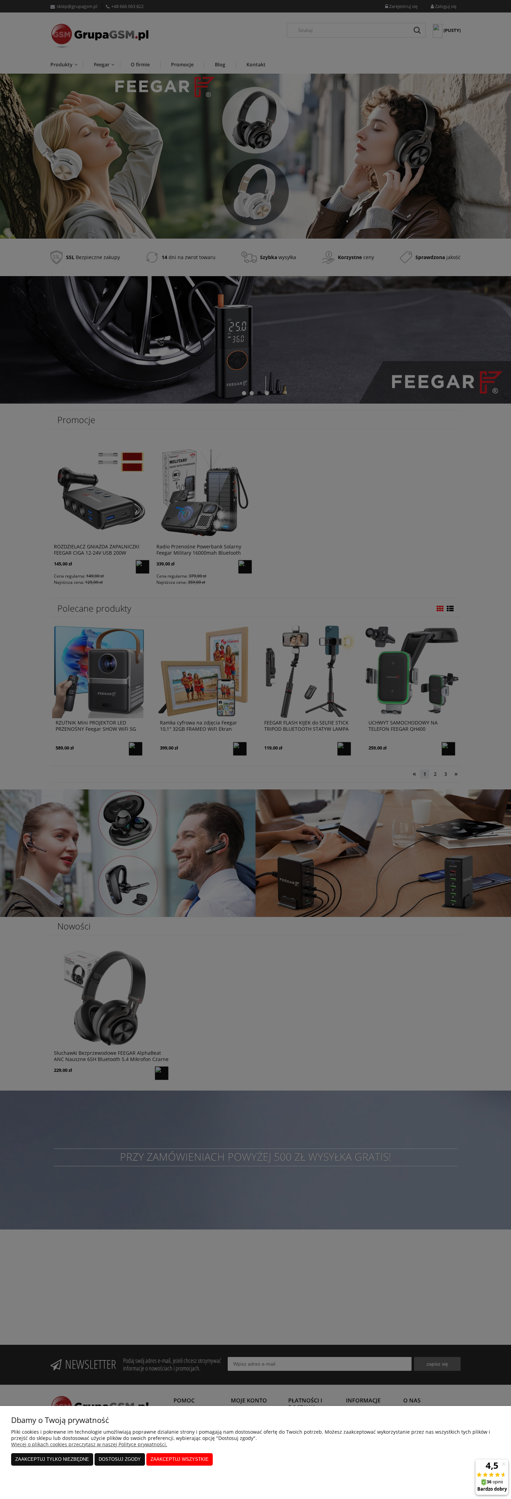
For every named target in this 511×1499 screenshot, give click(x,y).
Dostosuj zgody (120, 1459)
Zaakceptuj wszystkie (180, 1459)
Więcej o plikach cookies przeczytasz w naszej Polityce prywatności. (89, 1444)
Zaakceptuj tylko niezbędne (52, 1459)
